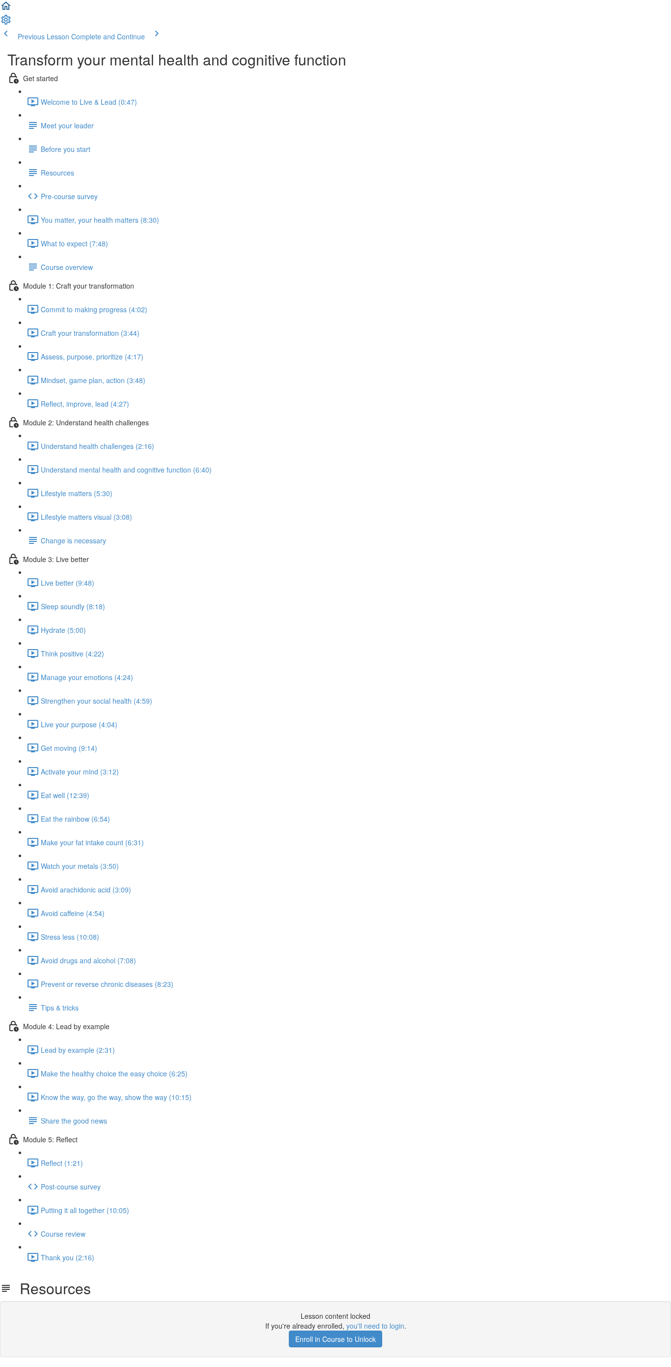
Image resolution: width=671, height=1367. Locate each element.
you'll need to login (375, 1326)
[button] (6, 9)
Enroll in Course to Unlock (335, 1339)
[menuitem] (6, 23)
